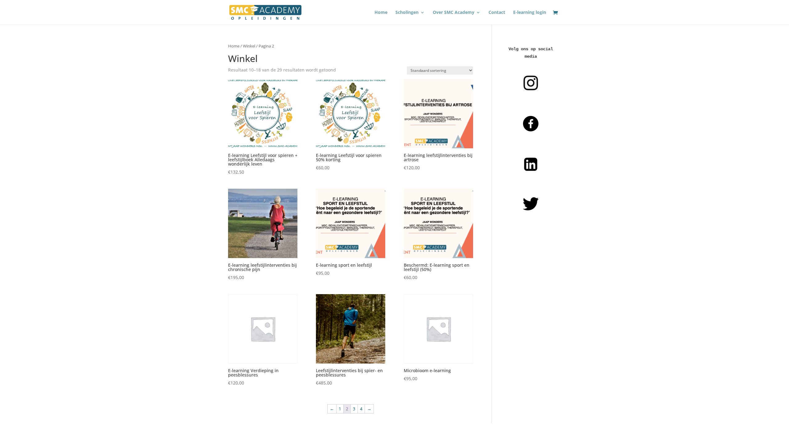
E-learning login (529, 12)
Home (380, 12)
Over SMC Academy (453, 12)
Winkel (249, 46)
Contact (497, 12)
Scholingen (407, 12)
